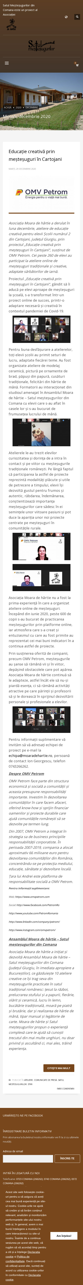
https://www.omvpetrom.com (32, 896)
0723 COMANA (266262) (29, 1179)
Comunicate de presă (45, 1080)
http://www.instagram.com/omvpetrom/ (32, 930)
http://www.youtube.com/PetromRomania (33, 913)
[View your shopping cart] (77, 65)
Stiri (30, 1084)
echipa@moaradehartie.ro (30, 755)
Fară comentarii (65, 1088)
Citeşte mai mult (58, 1068)
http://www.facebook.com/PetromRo (37, 905)
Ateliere (28, 1080)
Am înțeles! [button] (64, 1235)
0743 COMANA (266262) (57, 1179)
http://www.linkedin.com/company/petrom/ (34, 921)
